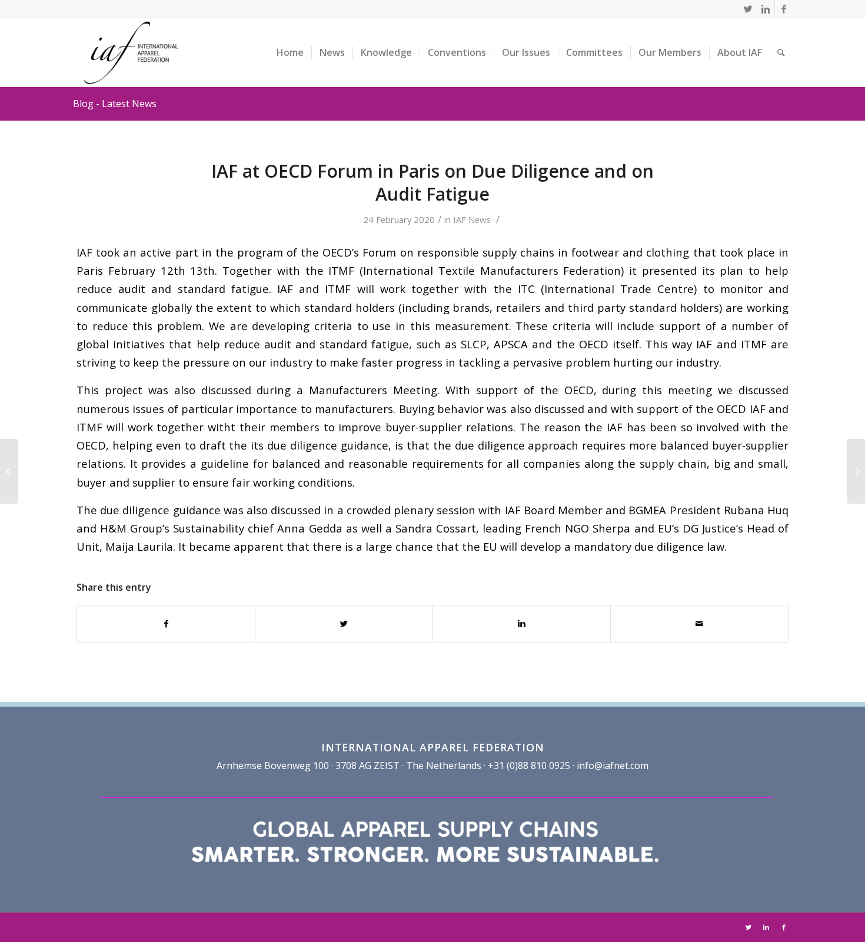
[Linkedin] (765, 9)
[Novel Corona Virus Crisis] (856, 471)
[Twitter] (748, 9)
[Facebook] (784, 9)
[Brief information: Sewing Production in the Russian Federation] (9, 471)
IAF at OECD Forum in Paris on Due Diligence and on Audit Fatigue (432, 182)
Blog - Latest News (115, 103)
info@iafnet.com (612, 765)
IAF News (472, 219)
